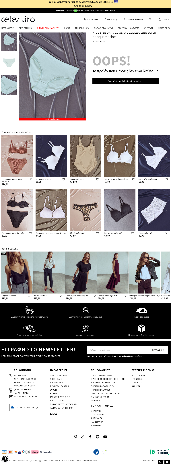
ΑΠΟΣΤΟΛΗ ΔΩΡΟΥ (59, 400)
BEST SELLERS (25, 28)
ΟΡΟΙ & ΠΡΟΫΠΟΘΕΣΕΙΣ (102, 375)
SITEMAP (95, 400)
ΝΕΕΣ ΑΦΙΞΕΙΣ (7, 28)
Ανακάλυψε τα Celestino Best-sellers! (125, 81)
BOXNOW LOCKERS (59, 386)
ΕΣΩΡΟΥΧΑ (96, 425)
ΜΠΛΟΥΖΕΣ (96, 411)
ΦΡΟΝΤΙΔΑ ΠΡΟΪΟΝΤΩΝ (103, 382)
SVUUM (53, 389)
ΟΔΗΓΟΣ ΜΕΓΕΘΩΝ (100, 397)
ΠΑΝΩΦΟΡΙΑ (97, 421)
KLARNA (54, 393)
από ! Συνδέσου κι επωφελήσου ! (85, 10)
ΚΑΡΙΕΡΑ (136, 386)
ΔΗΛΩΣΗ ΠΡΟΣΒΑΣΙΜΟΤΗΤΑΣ (105, 393)
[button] (5, 458)
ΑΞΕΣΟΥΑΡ (148, 28)
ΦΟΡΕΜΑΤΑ (96, 418)
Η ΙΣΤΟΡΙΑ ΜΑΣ (139, 375)
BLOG (53, 414)
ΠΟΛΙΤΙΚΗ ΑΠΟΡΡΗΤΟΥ (102, 386)
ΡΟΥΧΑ (67, 28)
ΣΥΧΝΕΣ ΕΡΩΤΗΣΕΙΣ (60, 397)
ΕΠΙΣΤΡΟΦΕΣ (56, 382)
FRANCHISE (137, 379)
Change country (83, 5)
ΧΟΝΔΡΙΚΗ (137, 382)
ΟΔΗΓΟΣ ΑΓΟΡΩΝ (58, 375)
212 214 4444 (20, 375)
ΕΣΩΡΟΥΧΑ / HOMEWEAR (128, 28)
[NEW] (17, 293)
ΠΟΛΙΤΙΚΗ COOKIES (100, 389)
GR (165, 19)
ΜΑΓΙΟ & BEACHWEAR (103, 28)
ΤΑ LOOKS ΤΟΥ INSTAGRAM (63, 404)
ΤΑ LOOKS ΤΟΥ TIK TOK (61, 408)
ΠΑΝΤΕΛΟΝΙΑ (97, 414)
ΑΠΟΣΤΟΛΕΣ (56, 379)
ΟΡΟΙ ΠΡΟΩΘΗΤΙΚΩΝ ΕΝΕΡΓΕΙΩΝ (108, 379)
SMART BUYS (164, 28)
